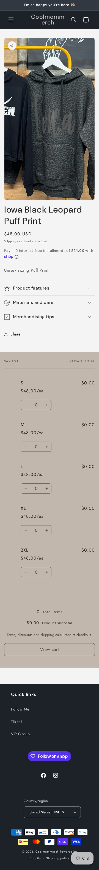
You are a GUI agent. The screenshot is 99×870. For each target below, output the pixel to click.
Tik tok (17, 721)
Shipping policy (57, 858)
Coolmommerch (47, 851)
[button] (11, 20)
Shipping (10, 241)
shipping (47, 634)
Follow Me (20, 709)
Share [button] (15, 334)
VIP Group (20, 734)
